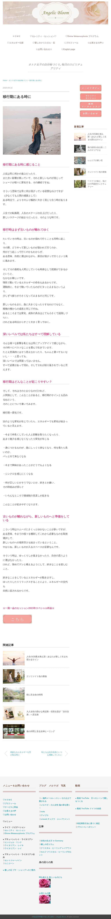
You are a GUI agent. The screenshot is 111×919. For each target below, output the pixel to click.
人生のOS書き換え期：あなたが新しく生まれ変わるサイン (97, 137)
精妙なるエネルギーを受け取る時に (20, 753)
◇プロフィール (71, 43)
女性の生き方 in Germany (52, 841)
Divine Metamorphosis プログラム (20, 833)
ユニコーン (9, 863)
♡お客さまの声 (9, 811)
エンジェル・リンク (13, 842)
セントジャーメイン (13, 860)
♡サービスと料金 (10, 807)
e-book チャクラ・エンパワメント (55, 819)
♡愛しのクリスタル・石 (44, 43)
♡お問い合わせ (9, 815)
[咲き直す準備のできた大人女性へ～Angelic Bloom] (55, 3)
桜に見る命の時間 (34, 694)
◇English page (68, 49)
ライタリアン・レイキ (14, 845)
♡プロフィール (9, 803)
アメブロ (44, 815)
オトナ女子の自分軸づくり (44, 64)
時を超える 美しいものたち (51, 877)
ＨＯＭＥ (17, 36)
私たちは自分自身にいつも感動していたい (51, 753)
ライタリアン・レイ (13, 848)
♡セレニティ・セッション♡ (43, 36)
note (43, 811)
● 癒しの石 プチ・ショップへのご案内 (19, 870)
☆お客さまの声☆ (96, 43)
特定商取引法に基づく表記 (88, 823)
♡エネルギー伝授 (15, 43)
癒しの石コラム (47, 844)
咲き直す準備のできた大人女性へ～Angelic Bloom (49, 917)
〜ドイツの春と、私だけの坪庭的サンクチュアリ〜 (97, 184)
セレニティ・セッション (15, 830)
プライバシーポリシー (86, 827)
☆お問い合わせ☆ (44, 49)
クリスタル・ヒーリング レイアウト (56, 848)
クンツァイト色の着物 (36, 676)
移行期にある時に (35, 80)
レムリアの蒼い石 (95, 160)
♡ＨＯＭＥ (7, 800)
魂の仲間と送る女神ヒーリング (40, 731)
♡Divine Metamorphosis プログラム (82, 36)
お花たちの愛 (44, 893)
